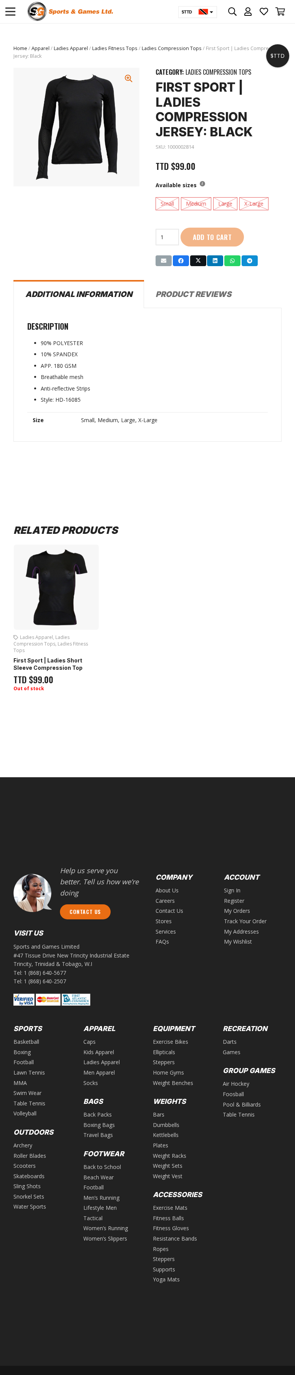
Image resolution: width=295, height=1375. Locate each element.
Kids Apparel (98, 1052)
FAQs (162, 941)
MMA (20, 1083)
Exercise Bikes (170, 1041)
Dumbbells (166, 1125)
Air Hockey (236, 1083)
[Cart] (280, 11)
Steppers (164, 1062)
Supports (164, 1269)
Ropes (161, 1249)
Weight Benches (173, 1083)
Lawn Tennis (29, 1072)
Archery (22, 1145)
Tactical (93, 1218)
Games (231, 1052)
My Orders (237, 910)
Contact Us (169, 910)
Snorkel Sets (28, 1196)
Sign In (232, 890)
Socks (90, 1083)
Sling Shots (27, 1186)
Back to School (102, 1166)
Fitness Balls (168, 1218)
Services (166, 931)
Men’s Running (101, 1197)
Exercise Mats (170, 1207)
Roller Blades (29, 1155)
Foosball (233, 1094)
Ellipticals (164, 1052)
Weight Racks (169, 1155)
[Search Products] (232, 12)
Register (234, 900)
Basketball (26, 1041)
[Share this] (181, 260)
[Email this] (164, 260)
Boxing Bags (99, 1125)
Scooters (24, 1165)
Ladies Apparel (71, 48)
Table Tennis (29, 1103)
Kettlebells (166, 1135)
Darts (230, 1041)
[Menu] (10, 11)
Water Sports (29, 1206)
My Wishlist (238, 941)
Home (20, 48)
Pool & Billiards (242, 1104)
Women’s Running (105, 1228)
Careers (165, 900)
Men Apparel (99, 1072)
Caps (89, 1041)
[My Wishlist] (264, 12)
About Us (167, 890)
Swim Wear (27, 1093)
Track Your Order (245, 921)
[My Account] (248, 12)
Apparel (40, 48)
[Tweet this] (198, 260)
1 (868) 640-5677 (45, 972)
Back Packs (97, 1114)
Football (23, 1062)
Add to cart (212, 237)
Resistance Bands (175, 1238)
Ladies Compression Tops (172, 48)
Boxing (22, 1052)
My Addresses (241, 931)
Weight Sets (167, 1165)
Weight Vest (167, 1176)
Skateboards (29, 1176)
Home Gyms (168, 1072)
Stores (164, 921)
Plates (160, 1145)
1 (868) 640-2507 (45, 981)
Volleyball (24, 1113)
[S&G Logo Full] (70, 11)
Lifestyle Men (100, 1207)
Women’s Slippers (105, 1238)
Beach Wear (98, 1177)
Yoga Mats (166, 1279)
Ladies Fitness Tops (115, 48)
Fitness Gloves (171, 1228)
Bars (158, 1114)
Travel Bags (98, 1135)
